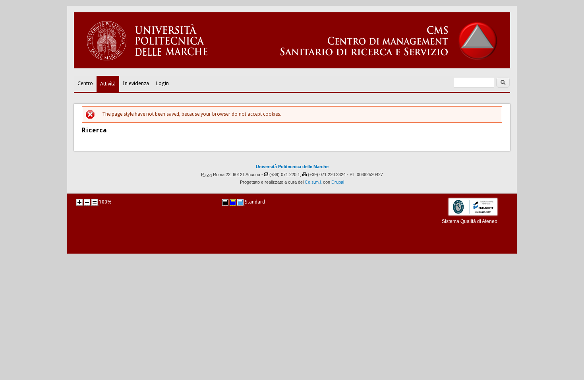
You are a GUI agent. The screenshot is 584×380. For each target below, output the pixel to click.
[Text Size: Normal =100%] (94, 202)
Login (162, 83)
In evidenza (136, 83)
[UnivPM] (292, 67)
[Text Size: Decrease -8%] (87, 202)
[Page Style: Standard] (240, 202)
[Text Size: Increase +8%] (79, 202)
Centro (85, 83)
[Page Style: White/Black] (225, 202)
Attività (108, 84)
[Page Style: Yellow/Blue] (233, 202)
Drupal (337, 182)
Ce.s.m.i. (313, 182)
